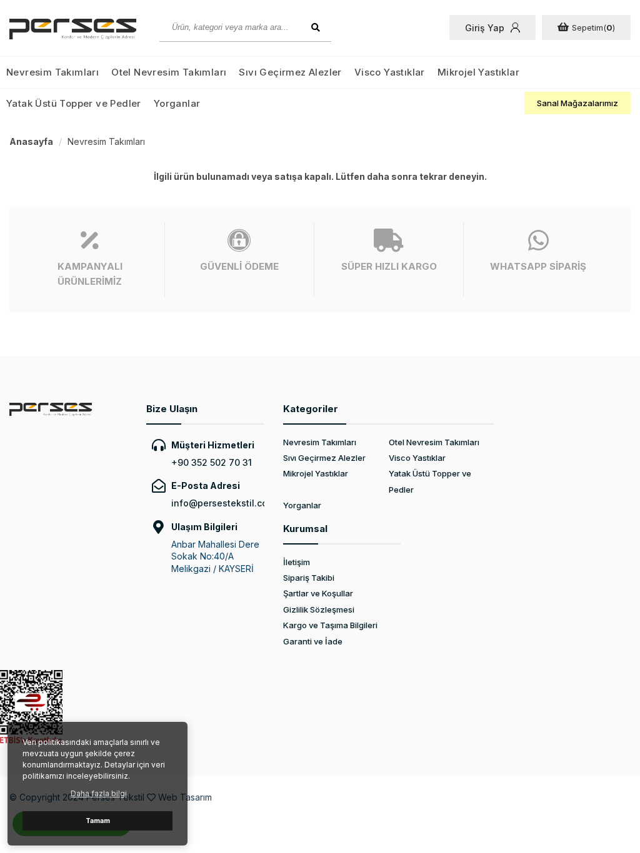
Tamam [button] (98, 821)
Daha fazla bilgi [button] (99, 793)
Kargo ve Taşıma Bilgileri (330, 625)
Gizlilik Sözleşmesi (318, 609)
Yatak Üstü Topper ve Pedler (73, 103)
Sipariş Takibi (308, 578)
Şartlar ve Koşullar (318, 593)
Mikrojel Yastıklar (478, 72)
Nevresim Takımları (52, 72)
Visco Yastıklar (389, 72)
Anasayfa (31, 141)
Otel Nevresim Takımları (168, 72)
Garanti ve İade (312, 641)
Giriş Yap (484, 27)
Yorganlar (177, 103)
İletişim (296, 562)
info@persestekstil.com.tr (217, 503)
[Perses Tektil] (75, 29)
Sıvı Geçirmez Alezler (290, 72)
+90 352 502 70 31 (211, 462)
